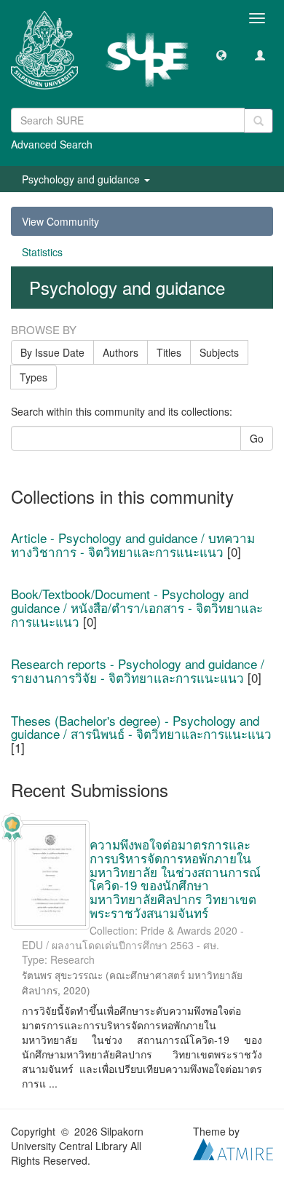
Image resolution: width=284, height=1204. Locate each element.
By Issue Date (52, 352)
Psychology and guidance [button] (82, 179)
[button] (221, 54)
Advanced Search (51, 144)
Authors (120, 352)
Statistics (42, 252)
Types (33, 377)
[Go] (258, 120)
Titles (169, 352)
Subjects (219, 352)
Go (257, 438)
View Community (60, 221)
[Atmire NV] (233, 1148)
